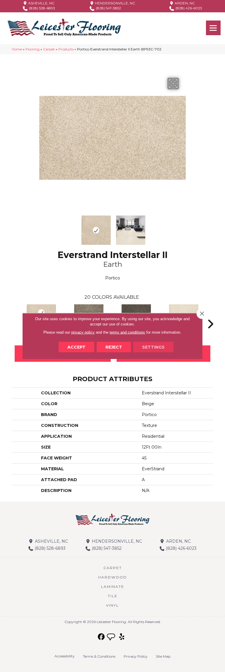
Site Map (163, 656)
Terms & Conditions (99, 656)
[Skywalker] (183, 313)
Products (66, 49)
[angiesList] (112, 638)
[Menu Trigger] (213, 28)
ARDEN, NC (184, 3)
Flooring (32, 49)
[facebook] (101, 637)
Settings (153, 347)
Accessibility (64, 656)
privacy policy (83, 332)
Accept (76, 347)
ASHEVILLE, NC (40, 3)
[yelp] (122, 637)
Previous (42, 227)
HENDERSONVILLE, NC (114, 3)
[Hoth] (136, 313)
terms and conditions (127, 332)
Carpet (49, 49)
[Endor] (88, 313)
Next (183, 227)
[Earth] (41, 313)
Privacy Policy (136, 656)
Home (17, 49)
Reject (113, 347)
